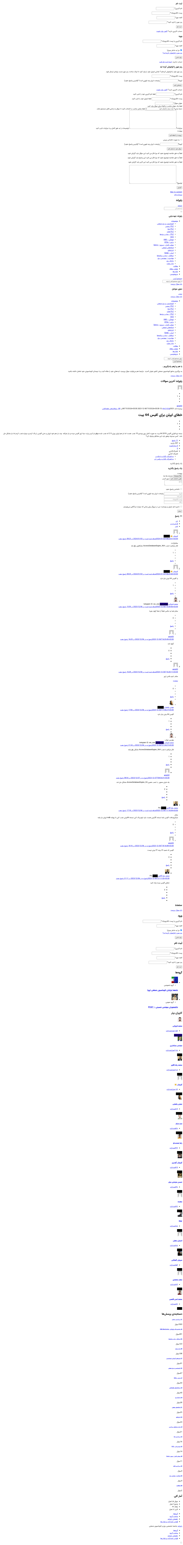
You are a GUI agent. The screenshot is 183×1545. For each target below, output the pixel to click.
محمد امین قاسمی (175, 1299)
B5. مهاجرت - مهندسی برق (175, 1476)
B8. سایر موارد (178, 1349)
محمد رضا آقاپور (176, 1065)
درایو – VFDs (169, 242)
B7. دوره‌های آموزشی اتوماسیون (174, 1358)
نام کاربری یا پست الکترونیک (171, 41)
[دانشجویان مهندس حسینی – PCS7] (175, 999)
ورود (180, 194)
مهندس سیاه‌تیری (176, 1045)
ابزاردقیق (171, 250)
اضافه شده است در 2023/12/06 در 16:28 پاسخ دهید (148, 672)
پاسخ (172, 560)
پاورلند (180, 205)
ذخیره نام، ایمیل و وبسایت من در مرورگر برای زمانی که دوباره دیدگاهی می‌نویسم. (151, 506)
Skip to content (176, 192)
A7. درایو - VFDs (178, 1378)
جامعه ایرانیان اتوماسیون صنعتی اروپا (162, 990)
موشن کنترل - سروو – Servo (164, 245)
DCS (172, 237)
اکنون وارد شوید (161, 31)
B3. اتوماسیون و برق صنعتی (175, 1368)
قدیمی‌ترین (174, 523)
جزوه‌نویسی (174, 274)
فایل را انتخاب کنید (176, 479)
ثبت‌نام (176, 194)
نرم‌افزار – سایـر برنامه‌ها (165, 255)
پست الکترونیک (176, 13)
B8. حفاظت (179, 1486)
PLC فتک (170, 231)
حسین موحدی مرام (175, 1182)
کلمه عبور (178, 17)
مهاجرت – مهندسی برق (166, 258)
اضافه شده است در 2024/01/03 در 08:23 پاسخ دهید (148, 538)
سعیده (180, 1201)
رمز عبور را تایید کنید (174, 22)
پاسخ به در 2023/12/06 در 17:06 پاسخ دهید (147, 710)
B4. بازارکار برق (178, 1398)
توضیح (179, 183)
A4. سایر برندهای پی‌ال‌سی (175, 1427)
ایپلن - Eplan (169, 253)
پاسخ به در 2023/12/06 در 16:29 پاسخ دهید (147, 639)
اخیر (176, 526)
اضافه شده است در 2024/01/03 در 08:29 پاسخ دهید (148, 574)
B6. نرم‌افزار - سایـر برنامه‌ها (175, 1339)
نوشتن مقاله (174, 269)
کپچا (180, 80)
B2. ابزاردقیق (179, 1417)
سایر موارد (170, 263)
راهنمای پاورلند (173, 1519)
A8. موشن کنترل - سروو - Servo (174, 1456)
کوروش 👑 (178, 1084)
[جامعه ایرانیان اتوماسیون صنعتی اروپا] (175, 982)
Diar (180, 1221)
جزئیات (179, 128)
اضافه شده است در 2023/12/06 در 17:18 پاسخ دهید (148, 810)
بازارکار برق (170, 261)
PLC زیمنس (169, 226)
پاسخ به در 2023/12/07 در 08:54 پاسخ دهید (142, 778)
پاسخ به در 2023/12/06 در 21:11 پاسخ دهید (142, 878)
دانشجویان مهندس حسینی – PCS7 (163, 1007)
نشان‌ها (175, 271)
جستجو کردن (177, 278)
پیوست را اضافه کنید (175, 135)
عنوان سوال (178, 103)
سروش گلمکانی (176, 1260)
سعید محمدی (177, 1279)
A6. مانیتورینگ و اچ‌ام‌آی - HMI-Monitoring (171, 1329)
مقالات (175, 266)
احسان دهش (177, 1240)
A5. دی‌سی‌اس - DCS (177, 1447)
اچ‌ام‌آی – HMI (169, 239)
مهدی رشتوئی (177, 1104)
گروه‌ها (175, 1513)
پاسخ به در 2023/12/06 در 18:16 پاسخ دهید (147, 846)
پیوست (179, 131)
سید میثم (179, 1123)
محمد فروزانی (177, 1026)
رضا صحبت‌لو (177, 1143)
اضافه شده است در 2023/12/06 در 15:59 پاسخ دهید (148, 606)
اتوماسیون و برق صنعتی (165, 223)
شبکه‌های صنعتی (168, 247)
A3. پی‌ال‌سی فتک (177, 1466)
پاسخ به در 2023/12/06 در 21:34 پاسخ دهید (147, 745)
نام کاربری (178, 8)
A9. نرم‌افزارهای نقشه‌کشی (111, 408)
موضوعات (174, 221)
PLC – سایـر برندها (167, 234)
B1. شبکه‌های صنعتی (177, 1407)
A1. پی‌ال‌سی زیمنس (177, 1319)
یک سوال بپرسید (176, 284)
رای (177, 521)
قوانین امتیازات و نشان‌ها (169, 1521)
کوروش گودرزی (177, 1162)
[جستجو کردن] (181, 211)
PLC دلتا (171, 229)
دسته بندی (178, 108)
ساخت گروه (174, 1516)
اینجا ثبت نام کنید (165, 62)
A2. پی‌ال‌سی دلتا (178, 1437)
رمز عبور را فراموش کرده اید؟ (172, 53)
